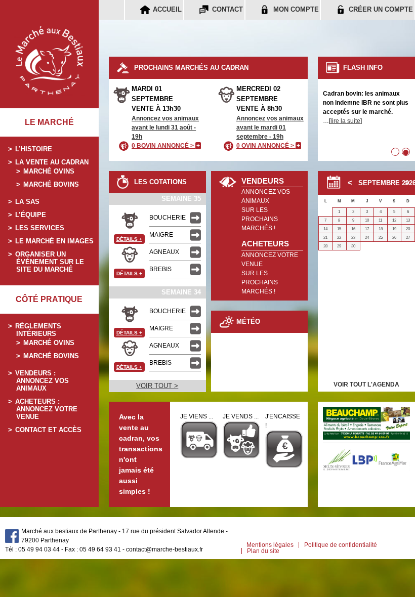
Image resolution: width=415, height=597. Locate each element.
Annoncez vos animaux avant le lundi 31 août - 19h (165, 127)
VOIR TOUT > (157, 386)
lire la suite (345, 120)
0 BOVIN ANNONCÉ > (166, 145)
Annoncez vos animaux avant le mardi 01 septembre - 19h (270, 127)
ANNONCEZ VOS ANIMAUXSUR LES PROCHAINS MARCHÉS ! (265, 210)
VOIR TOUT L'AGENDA (366, 384)
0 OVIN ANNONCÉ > (268, 145)
